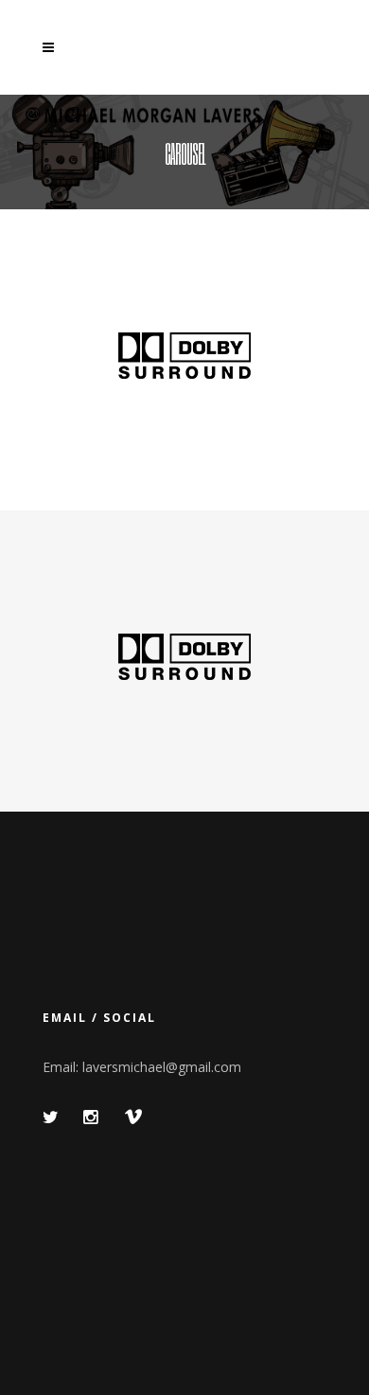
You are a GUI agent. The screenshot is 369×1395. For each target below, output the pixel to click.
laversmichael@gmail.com (161, 1067)
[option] (184, 360)
